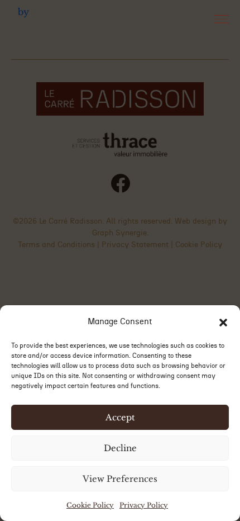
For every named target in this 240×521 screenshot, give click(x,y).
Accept (120, 417)
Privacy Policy (143, 505)
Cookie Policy (90, 505)
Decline (120, 448)
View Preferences (120, 478)
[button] (223, 321)
